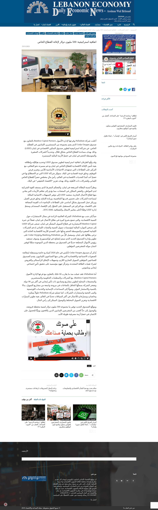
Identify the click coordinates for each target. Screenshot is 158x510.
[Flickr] (127, 481)
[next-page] (91, 431)
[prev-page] (94, 431)
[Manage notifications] (5, 504)
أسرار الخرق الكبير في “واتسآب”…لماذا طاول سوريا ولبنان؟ (86, 424)
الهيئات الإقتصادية (32, 33)
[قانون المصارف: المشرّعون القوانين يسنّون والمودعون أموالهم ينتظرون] (59, 412)
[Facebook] (76, 375)
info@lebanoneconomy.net (81, 500)
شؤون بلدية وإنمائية (69, 25)
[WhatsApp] (81, 375)
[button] (133, 25)
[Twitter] (71, 375)
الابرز (57, 25)
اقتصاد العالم (85, 25)
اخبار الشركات (123, 30)
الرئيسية (127, 25)
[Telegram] (66, 375)
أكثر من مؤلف (27, 399)
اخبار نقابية (69, 33)
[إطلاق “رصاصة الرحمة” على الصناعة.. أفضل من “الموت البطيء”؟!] (33, 412)
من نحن (132, 508)
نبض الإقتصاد (108, 25)
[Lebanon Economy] (79, 11)
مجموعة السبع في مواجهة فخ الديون (123, 156)
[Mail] (121, 481)
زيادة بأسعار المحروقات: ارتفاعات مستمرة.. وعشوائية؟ (40, 389)
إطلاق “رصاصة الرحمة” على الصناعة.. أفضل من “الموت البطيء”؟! (35, 424)
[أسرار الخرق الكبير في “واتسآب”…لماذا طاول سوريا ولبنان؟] (84, 412)
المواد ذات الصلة (39, 399)
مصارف (97, 25)
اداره (119, 25)
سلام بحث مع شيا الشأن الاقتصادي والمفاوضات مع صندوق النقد (79, 389)
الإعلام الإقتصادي (52, 33)
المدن (94, 365)
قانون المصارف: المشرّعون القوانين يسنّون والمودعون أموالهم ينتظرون (61, 424)
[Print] (56, 375)
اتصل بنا (36, 25)
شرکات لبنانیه (90, 36)
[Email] (61, 375)
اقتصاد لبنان (46, 25)
